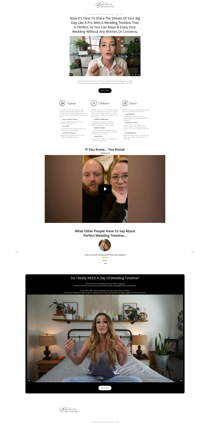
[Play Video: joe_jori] (105, 189)
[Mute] (132, 74)
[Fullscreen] (139, 74)
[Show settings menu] (135, 74)
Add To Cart (105, 90)
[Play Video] (71, 74)
